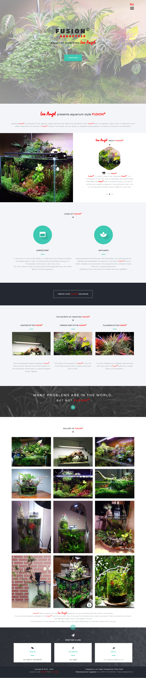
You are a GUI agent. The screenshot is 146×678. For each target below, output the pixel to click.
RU (132, 4)
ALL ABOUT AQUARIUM (32, 660)
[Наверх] (73, 407)
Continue (73, 58)
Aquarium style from (44, 672)
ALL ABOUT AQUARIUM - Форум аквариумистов (115, 672)
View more (31, 346)
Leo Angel (73, 660)
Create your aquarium (73, 294)
